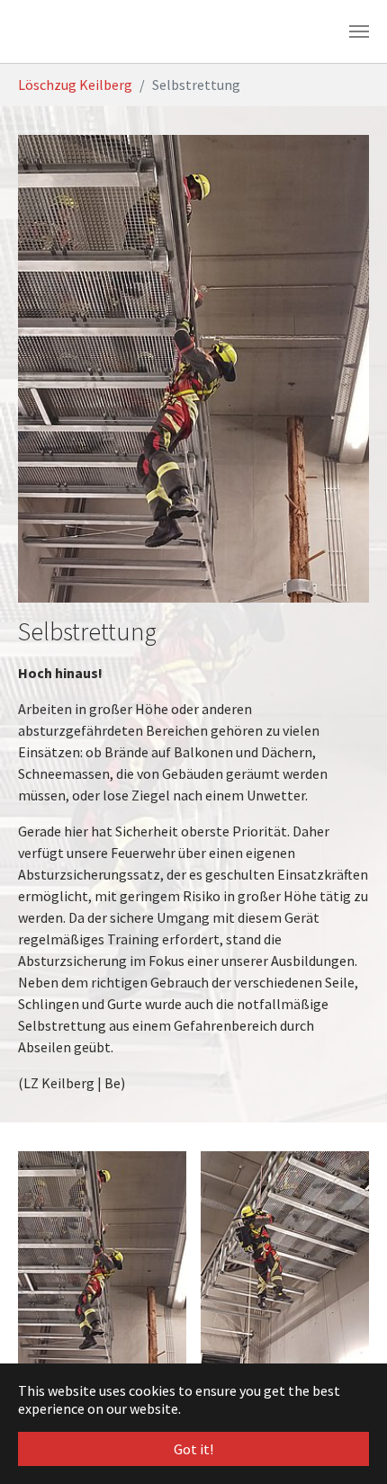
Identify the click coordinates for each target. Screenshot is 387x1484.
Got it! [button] (193, 1449)
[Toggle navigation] (359, 31)
